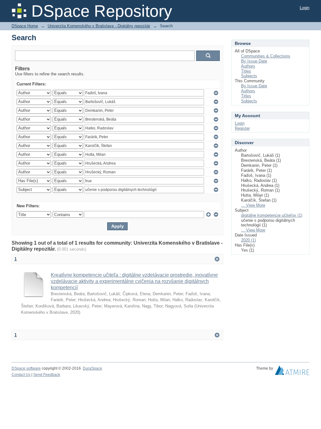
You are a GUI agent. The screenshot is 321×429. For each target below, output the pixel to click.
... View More (253, 205)
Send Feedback (46, 374)
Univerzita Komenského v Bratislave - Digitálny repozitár (99, 26)
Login (304, 7)
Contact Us (21, 374)
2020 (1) (248, 240)
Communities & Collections (265, 56)
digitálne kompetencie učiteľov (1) (271, 215)
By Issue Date (254, 61)
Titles (246, 71)
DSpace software (26, 368)
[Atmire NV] (292, 372)
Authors (248, 66)
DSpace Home (25, 26)
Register (242, 128)
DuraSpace (92, 368)
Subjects (249, 75)
